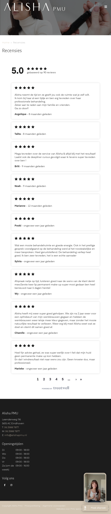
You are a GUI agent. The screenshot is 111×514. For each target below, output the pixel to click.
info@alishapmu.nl (15, 435)
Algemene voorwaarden (54, 506)
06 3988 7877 (11, 427)
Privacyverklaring (32, 506)
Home (5, 42)
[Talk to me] (95, 488)
